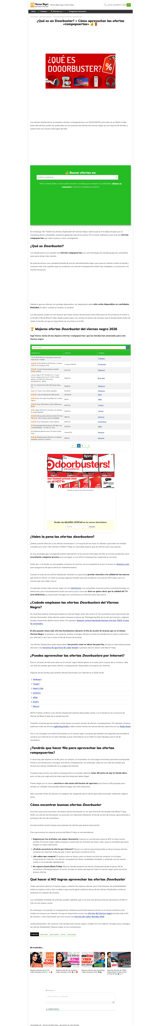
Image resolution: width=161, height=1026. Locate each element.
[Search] (128, 347)
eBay (100, 399)
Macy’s (36, 706)
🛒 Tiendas (42, 11)
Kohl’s (36, 702)
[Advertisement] (80, 41)
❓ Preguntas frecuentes (76, 11)
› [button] (85, 446)
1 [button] (78, 446)
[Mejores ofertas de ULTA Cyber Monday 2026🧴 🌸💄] (42, 953)
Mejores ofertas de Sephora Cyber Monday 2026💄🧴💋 (67, 971)
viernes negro (71, 934)
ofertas (62, 934)
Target (100, 405)
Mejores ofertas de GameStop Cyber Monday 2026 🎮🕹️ (93, 971)
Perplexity (102, 364)
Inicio (33, 11)
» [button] (88, 446)
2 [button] (82, 446)
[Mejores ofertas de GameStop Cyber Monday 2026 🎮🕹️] (93, 953)
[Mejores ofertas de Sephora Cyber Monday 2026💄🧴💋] (67, 953)
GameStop (102, 422)
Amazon (101, 417)
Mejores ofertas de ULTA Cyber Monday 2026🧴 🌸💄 (41, 971)
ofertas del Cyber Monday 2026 (89, 916)
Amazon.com (123, 564)
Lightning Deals (61, 726)
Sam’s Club (38, 688)
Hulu (100, 395)
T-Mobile (101, 358)
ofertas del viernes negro (100, 913)
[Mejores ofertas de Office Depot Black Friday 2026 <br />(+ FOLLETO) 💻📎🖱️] (119, 953)
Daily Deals (125, 726)
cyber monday (54, 934)
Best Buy (101, 378)
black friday (44, 934)
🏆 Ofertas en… (57, 11)
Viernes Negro (34, 16)
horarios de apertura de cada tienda (60, 647)
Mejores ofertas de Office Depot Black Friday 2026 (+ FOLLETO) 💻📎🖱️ (117, 972)
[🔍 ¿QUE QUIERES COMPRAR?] (129, 5)
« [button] (72, 446)
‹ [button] (75, 446)
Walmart (101, 370)
